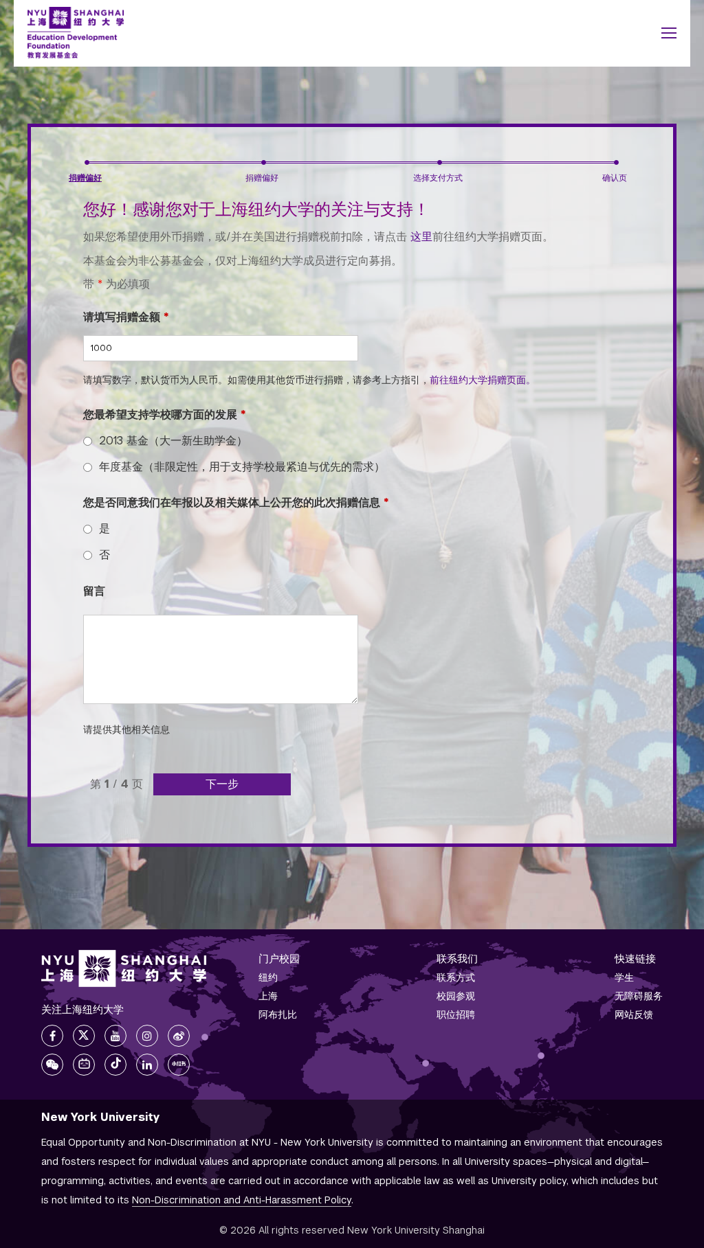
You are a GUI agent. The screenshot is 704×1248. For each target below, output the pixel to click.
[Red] (179, 1065)
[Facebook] (52, 1036)
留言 (94, 591)
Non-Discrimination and (241, 1200)
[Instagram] (147, 1036)
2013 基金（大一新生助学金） (173, 440)
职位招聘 (456, 1014)
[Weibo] (179, 1036)
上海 (268, 996)
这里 (421, 236)
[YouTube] (115, 1036)
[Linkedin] (147, 1065)
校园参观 (456, 996)
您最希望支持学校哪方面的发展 (164, 414)
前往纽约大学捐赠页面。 (483, 380)
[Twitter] (84, 1036)
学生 (624, 977)
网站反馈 (634, 1014)
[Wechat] (52, 1065)
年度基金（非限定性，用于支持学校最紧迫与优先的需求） (242, 467)
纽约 (268, 977)
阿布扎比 (277, 1014)
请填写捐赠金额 (126, 317)
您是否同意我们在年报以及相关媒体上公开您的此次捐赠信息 (236, 502)
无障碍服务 (639, 996)
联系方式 (456, 977)
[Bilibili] (84, 1065)
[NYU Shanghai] (123, 968)
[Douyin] (115, 1065)
